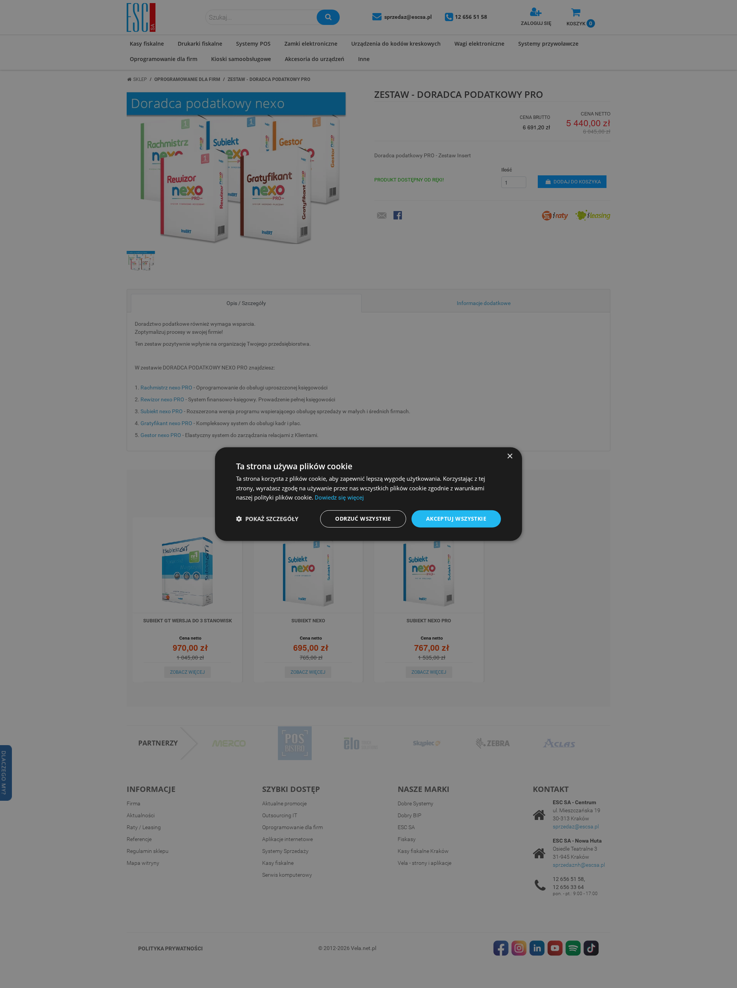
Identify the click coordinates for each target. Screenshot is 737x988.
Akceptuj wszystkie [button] (456, 518)
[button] (267, 518)
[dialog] (368, 494)
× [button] (509, 456)
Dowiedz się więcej (339, 497)
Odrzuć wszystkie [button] (363, 518)
